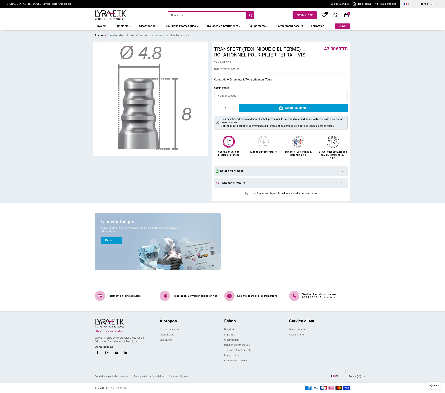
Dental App (166, 339)
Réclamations (297, 334)
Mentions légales (178, 376)
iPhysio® (229, 329)
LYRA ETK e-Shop (116, 387)
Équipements (231, 355)
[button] (346, 15)
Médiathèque (167, 334)
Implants (229, 334)
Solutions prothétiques (237, 344)
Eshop (230, 321)
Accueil (99, 35)
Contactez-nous (308, 193)
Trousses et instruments (237, 350)
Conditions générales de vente (111, 376)
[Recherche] (250, 15)
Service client (301, 321)
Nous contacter (297, 329)
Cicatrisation (231, 339)
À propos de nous (169, 329)
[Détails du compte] (324, 15)
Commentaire (222, 87)
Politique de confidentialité (149, 376)
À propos (168, 321)
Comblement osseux (235, 360)
